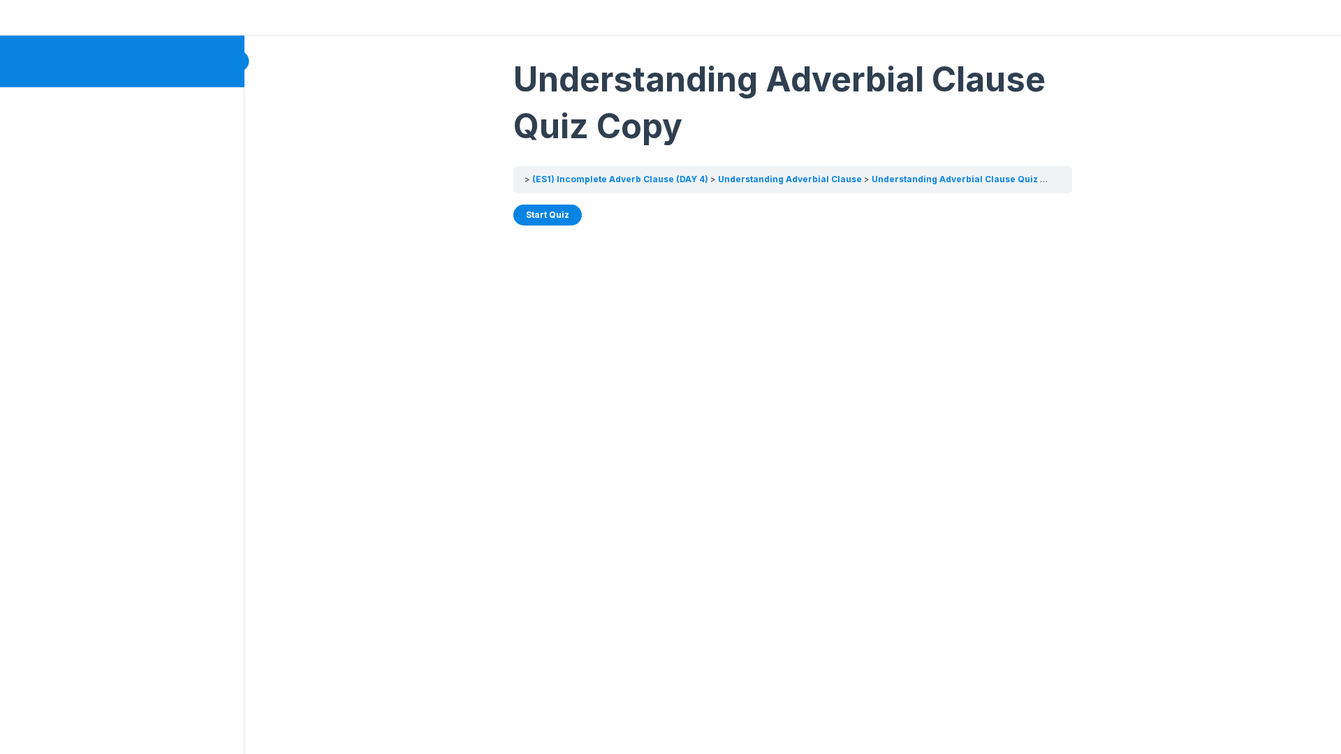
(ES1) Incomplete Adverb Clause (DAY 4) (620, 179)
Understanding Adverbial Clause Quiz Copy (967, 179)
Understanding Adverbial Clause (790, 179)
